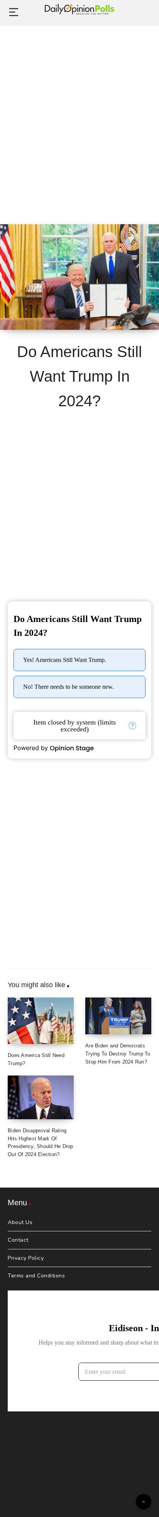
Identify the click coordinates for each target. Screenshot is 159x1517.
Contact (18, 1240)
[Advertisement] (79, 116)
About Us (20, 1222)
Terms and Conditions (36, 1275)
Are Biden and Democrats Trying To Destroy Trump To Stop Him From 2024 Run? (118, 1054)
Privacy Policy (26, 1258)
